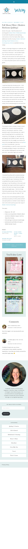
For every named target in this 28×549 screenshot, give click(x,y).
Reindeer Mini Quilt (7, 238)
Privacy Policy (5, 464)
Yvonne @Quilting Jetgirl (15, 339)
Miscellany (14, 443)
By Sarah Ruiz (14, 10)
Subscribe (6, 413)
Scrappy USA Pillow (7, 231)
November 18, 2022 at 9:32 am (15, 343)
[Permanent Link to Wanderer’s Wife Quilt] (14, 313)
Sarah (8, 388)
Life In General (14, 430)
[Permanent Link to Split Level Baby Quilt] (14, 294)
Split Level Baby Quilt (14, 283)
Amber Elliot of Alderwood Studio (17, 33)
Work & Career (14, 455)
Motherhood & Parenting (14, 434)
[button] (14, 1)
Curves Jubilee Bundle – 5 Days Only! (18, 233)
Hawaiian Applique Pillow (14, 264)
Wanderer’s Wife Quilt (14, 303)
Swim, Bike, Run (14, 447)
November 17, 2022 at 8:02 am (15, 327)
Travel (14, 451)
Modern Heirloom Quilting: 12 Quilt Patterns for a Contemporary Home (13, 41)
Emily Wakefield (12, 325)
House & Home (14, 438)
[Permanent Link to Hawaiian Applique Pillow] (14, 275)
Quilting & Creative (7, 22)
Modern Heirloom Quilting (8, 204)
